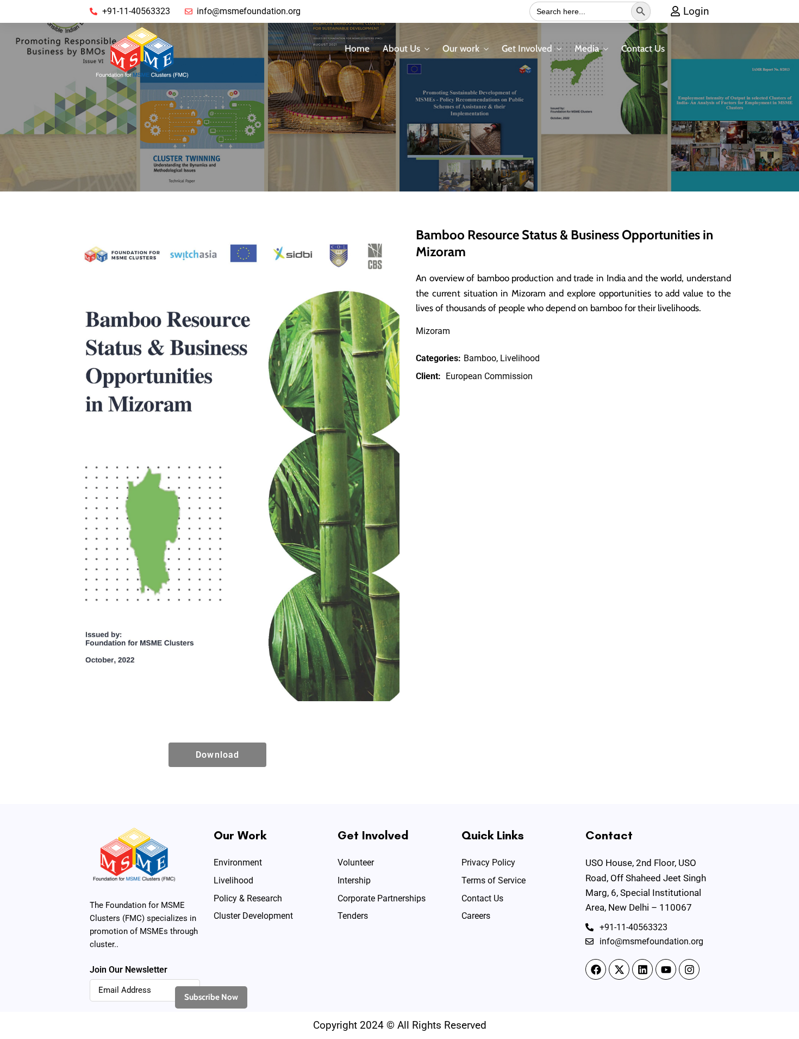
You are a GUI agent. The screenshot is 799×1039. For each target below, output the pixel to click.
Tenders (353, 916)
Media (587, 48)
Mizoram (433, 331)
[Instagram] (689, 969)
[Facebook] (595, 969)
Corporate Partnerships (382, 898)
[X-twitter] (619, 969)
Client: (428, 376)
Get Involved (527, 48)
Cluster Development (253, 916)
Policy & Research (248, 898)
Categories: (438, 358)
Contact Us (643, 48)
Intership (354, 880)
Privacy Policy (488, 862)
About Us (401, 48)
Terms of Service (493, 880)
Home (357, 48)
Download (217, 755)
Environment (238, 862)
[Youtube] (666, 969)
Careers (475, 916)
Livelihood (233, 880)
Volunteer (356, 862)
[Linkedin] (642, 969)
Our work (460, 48)
